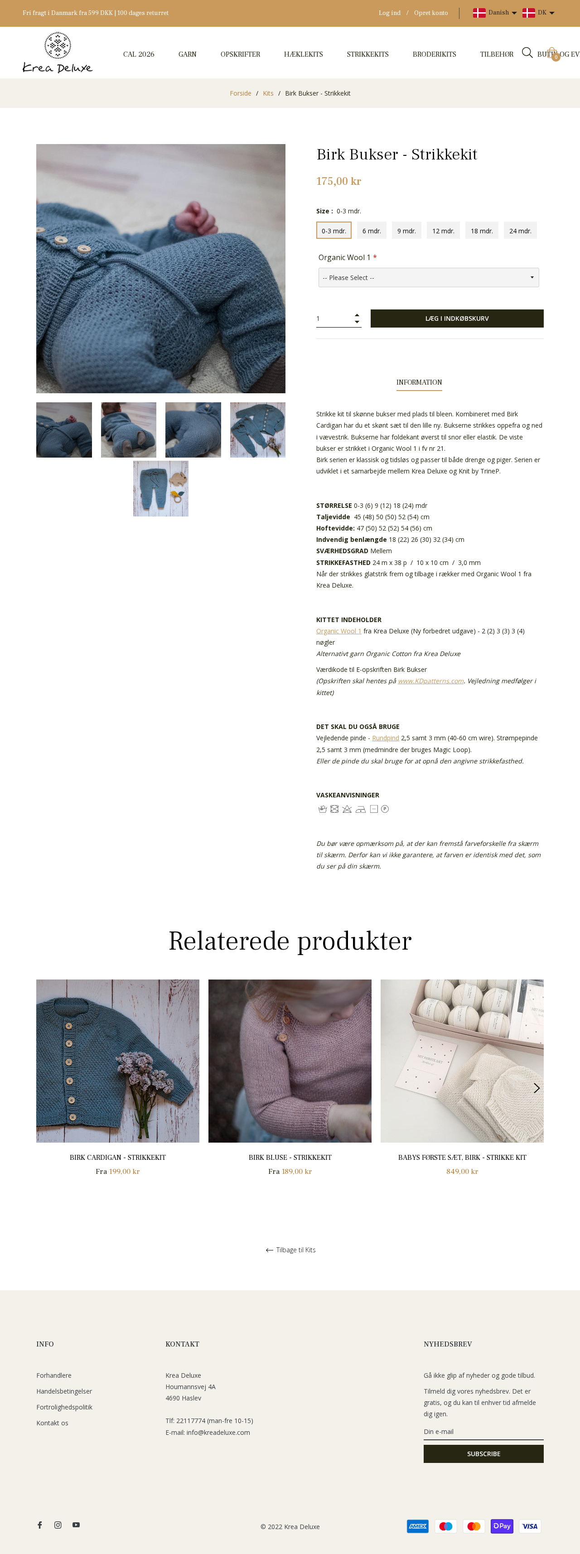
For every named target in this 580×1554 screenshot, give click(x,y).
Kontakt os (52, 1423)
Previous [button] (43, 1088)
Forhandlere (54, 1375)
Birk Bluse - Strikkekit (290, 1157)
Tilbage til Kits (295, 1250)
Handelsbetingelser (64, 1391)
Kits (268, 93)
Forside (240, 93)
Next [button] (537, 1088)
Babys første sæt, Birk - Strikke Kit (462, 1157)
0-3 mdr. (334, 231)
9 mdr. (406, 231)
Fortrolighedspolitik (64, 1407)
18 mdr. (482, 231)
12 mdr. (443, 231)
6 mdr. (371, 231)
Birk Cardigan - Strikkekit (118, 1157)
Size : (338, 211)
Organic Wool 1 (345, 257)
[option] (118, 1088)
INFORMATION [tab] (419, 382)
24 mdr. (520, 231)
